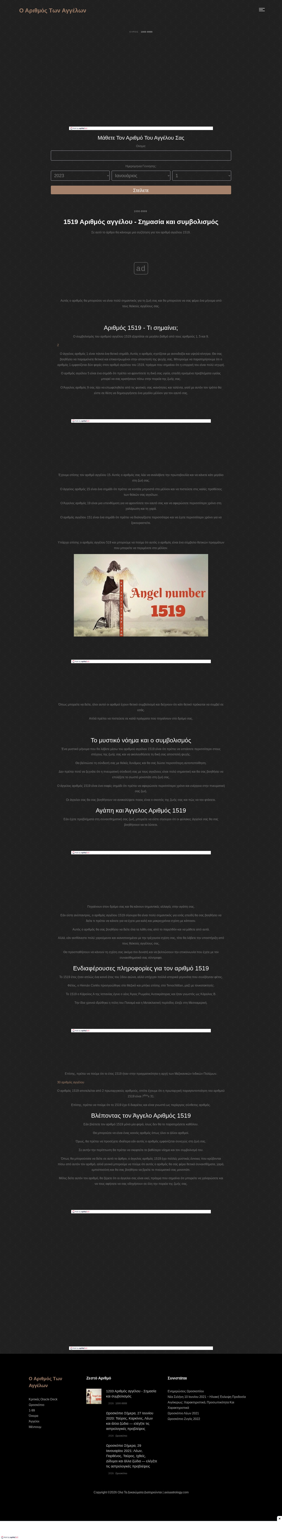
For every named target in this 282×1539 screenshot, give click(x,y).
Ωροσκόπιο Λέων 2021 (183, 1413)
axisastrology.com (176, 1492)
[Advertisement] (141, 98)
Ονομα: (141, 146)
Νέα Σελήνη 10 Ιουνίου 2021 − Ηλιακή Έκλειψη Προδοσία (207, 1396)
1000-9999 (140, 211)
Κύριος (134, 32)
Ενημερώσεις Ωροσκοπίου (186, 1391)
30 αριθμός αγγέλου (70, 1082)
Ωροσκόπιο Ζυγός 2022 (184, 1418)
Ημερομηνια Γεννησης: (140, 166)
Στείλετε (141, 190)
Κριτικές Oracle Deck (43, 1399)
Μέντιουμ (35, 1427)
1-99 (32, 1410)
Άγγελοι (34, 1421)
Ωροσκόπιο (36, 1404)
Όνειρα (33, 1415)
